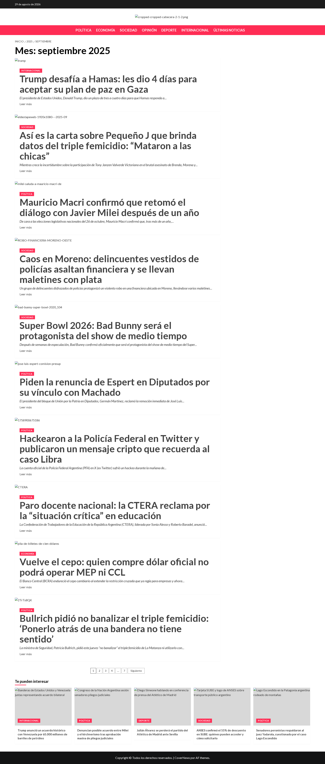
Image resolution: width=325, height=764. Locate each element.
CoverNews (182, 757)
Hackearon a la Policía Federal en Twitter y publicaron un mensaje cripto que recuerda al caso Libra (115, 449)
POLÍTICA (83, 30)
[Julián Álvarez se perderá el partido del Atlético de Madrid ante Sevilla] (162, 707)
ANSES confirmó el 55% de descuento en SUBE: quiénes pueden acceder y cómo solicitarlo (221, 734)
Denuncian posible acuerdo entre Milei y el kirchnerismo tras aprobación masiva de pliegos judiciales (102, 734)
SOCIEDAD (128, 30)
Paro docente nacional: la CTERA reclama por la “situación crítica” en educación (115, 510)
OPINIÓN (149, 30)
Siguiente (136, 670)
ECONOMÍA (105, 30)
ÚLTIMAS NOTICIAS (229, 30)
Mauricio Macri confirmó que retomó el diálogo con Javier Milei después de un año (109, 207)
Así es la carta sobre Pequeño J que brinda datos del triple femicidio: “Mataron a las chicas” (108, 146)
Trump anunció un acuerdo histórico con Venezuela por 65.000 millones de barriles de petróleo (42, 734)
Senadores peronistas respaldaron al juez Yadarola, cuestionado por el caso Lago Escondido (281, 734)
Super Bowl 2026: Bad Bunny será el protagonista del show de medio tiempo (103, 330)
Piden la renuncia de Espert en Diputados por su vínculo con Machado (115, 387)
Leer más (26, 104)
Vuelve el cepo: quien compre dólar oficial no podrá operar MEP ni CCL (114, 567)
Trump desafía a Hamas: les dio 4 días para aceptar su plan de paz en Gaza (108, 84)
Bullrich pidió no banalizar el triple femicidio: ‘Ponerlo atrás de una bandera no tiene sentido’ (114, 629)
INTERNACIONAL (195, 30)
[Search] (307, 30)
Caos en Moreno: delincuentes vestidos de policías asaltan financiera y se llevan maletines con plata (109, 269)
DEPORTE (169, 30)
